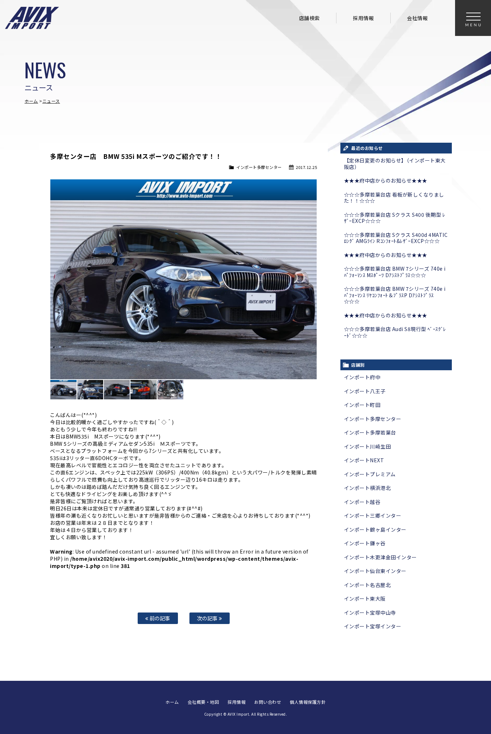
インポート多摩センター (259, 167)
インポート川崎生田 (367, 446)
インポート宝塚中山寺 (370, 612)
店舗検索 (309, 18)
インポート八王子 (365, 391)
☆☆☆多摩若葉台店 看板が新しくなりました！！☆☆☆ (394, 198)
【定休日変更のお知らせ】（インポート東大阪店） (395, 163)
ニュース (51, 101)
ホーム (31, 101)
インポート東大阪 (365, 598)
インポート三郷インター (372, 515)
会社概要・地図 (203, 702)
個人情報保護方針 (308, 702)
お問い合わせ (267, 702)
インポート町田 (362, 404)
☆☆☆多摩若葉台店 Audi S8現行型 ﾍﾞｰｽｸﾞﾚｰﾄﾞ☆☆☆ (395, 332)
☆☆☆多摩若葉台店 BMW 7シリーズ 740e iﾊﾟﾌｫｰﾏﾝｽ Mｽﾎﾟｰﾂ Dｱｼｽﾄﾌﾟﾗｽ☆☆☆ (395, 272)
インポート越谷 (362, 501)
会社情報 (417, 18)
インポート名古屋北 (367, 584)
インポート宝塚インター (372, 626)
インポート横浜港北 (367, 487)
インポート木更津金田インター (380, 557)
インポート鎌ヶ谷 (365, 543)
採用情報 (363, 18)
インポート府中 (362, 377)
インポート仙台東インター (375, 570)
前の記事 (159, 618)
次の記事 (208, 618)
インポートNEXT (364, 460)
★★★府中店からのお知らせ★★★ (385, 180)
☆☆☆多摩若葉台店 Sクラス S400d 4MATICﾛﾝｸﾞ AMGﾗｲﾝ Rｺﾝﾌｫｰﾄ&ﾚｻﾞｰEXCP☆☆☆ (396, 238)
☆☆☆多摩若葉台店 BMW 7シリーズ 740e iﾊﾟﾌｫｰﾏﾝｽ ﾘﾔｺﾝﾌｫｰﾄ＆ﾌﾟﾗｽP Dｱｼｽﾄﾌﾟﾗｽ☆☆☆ (395, 295)
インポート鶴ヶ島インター (375, 529)
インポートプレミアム (370, 474)
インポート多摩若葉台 (370, 432)
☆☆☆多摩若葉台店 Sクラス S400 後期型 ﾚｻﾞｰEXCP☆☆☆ (394, 218)
